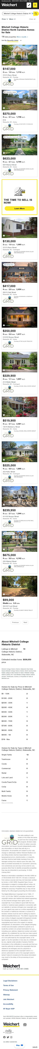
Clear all (32, 19)
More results (22, 37)
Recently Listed (12, 40)
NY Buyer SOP (9, 1009)
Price (4, 19)
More (11, 19)
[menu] (35, 5)
